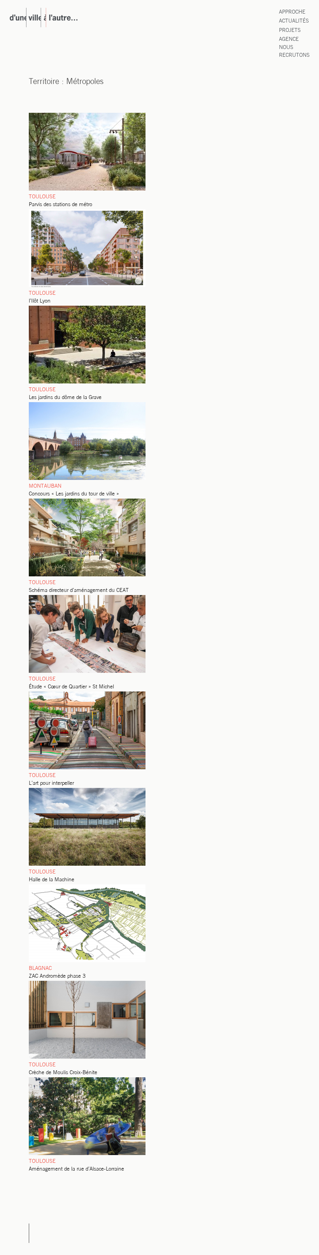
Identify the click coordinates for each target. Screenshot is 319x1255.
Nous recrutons (294, 51)
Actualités (294, 21)
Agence (289, 39)
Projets (290, 30)
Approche (292, 12)
